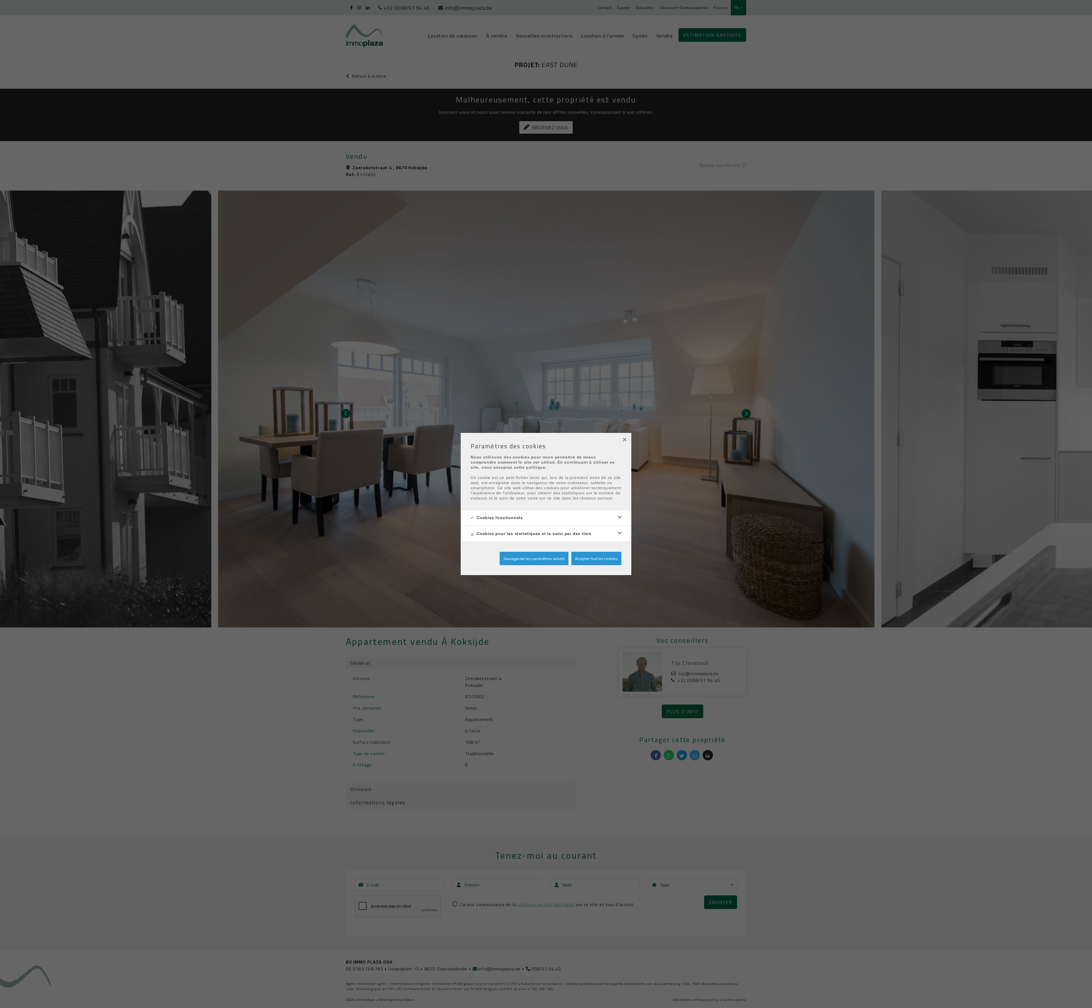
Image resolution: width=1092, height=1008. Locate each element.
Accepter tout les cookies (596, 558)
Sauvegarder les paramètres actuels (534, 558)
